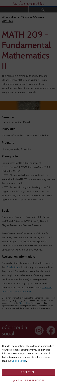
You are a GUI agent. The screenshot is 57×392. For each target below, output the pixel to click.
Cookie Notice (18, 361)
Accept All (28, 372)
